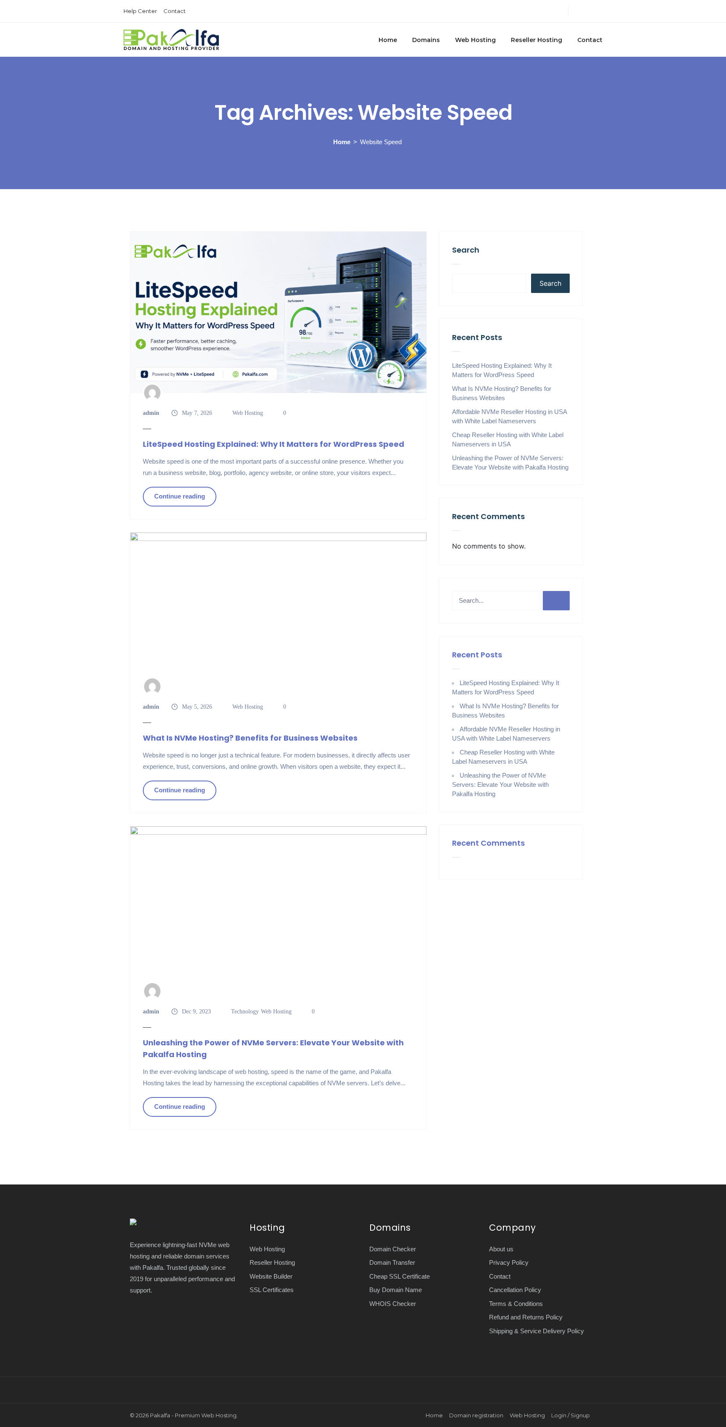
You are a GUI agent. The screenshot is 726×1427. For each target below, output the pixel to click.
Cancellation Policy (515, 1289)
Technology (245, 1011)
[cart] (599, 11)
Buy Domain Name (395, 1289)
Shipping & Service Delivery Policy (536, 1331)
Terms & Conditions (516, 1303)
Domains (426, 40)
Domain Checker (392, 1249)
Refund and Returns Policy (526, 1317)
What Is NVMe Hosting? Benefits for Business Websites (250, 738)
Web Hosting (475, 40)
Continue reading (179, 496)
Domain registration (476, 1415)
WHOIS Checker (392, 1303)
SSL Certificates (272, 1289)
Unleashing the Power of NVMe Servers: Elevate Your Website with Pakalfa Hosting (273, 1048)
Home (388, 40)
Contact (174, 11)
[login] (577, 11)
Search (465, 250)
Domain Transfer (392, 1262)
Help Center (140, 11)
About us (501, 1249)
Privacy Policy (509, 1262)
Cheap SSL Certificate (399, 1276)
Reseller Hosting (536, 40)
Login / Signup (570, 1415)
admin (151, 413)
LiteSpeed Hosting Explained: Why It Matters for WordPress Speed (273, 444)
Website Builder (271, 1276)
